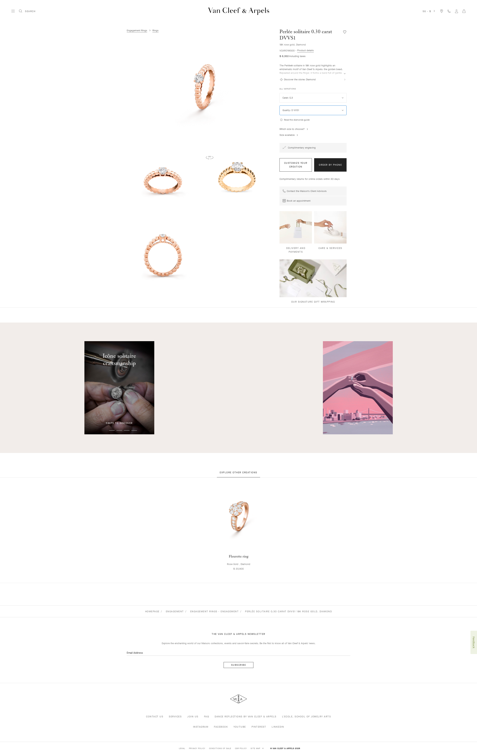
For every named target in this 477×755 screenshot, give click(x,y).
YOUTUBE (239, 726)
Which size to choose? (292, 129)
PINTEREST (259, 726)
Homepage (152, 611)
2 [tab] (112, 430)
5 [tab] (134, 430)
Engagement (175, 611)
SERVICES (175, 716)
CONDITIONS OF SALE (220, 748)
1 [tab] (104, 430)
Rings (155, 30)
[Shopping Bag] (464, 11)
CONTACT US (154, 716)
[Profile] (456, 11)
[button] (201, 87)
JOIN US (192, 716)
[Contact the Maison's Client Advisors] (449, 11)
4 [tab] (126, 430)
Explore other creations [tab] (238, 472)
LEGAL (182, 748)
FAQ (206, 716)
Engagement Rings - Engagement (214, 611)
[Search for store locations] (441, 11)
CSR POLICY (241, 748)
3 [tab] (119, 430)
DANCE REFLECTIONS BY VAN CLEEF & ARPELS (246, 716)
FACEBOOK (221, 726)
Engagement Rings (137, 30)
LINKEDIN (278, 726)
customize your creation (295, 164)
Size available (287, 135)
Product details (305, 50)
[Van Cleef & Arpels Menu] (13, 11)
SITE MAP (256, 748)
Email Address (135, 653)
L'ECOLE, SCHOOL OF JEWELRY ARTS (306, 716)
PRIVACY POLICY (197, 748)
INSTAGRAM (201, 726)
